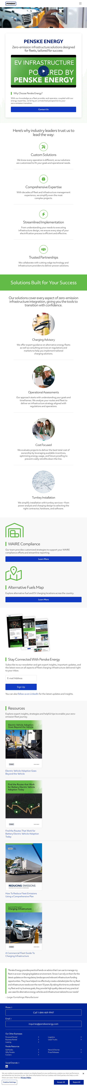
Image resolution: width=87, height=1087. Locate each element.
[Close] (83, 1073)
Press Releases (53, 1052)
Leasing (8, 1042)
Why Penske (10, 1052)
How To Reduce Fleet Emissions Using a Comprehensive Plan (21, 895)
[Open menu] (80, 3)
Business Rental (11, 1039)
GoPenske (9, 1050)
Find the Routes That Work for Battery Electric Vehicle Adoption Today (22, 833)
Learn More (43, 559)
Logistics (51, 1037)
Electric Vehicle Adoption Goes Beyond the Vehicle (20, 772)
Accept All (61, 1082)
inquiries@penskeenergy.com (43, 1023)
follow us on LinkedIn (28, 693)
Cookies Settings (9, 1082)
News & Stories (53, 1050)
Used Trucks (52, 1039)
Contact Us (43, 109)
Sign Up (21, 686)
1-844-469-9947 (43, 1012)
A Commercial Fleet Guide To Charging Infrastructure (20, 954)
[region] (43, 1078)
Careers (8, 1055)
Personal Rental (11, 1037)
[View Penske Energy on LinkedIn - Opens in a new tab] (6, 1066)
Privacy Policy (26, 1078)
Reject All (76, 1082)
